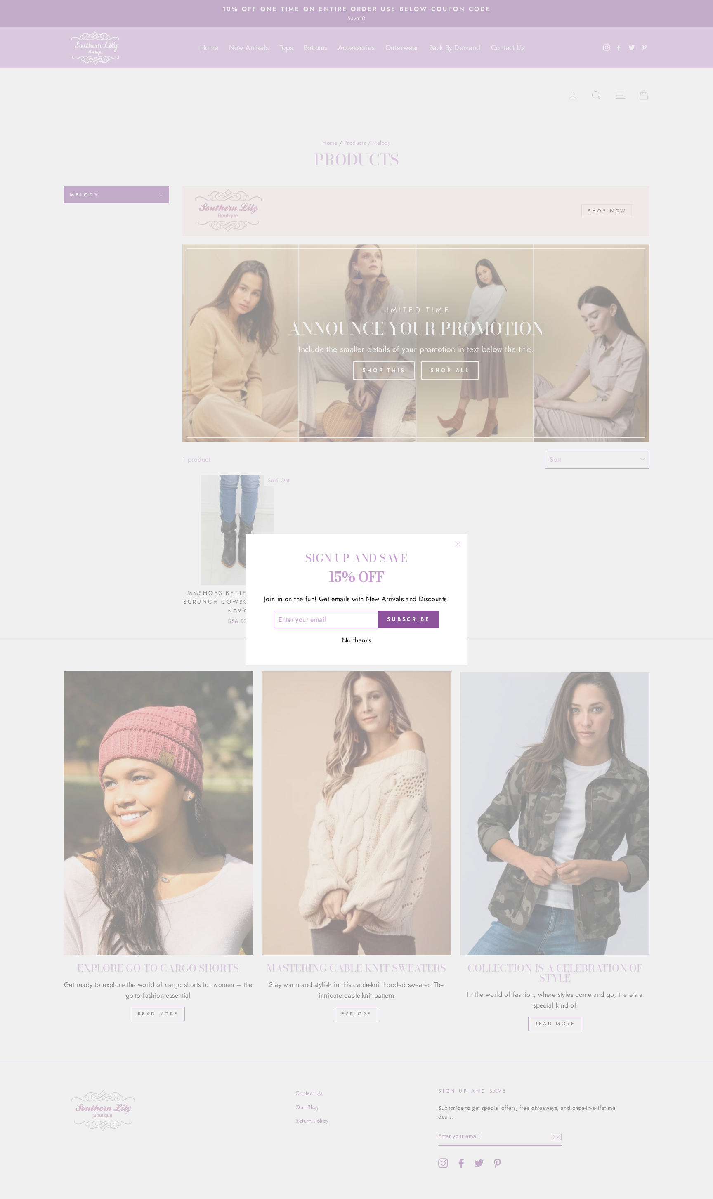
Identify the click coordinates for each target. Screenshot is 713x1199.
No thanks (356, 640)
